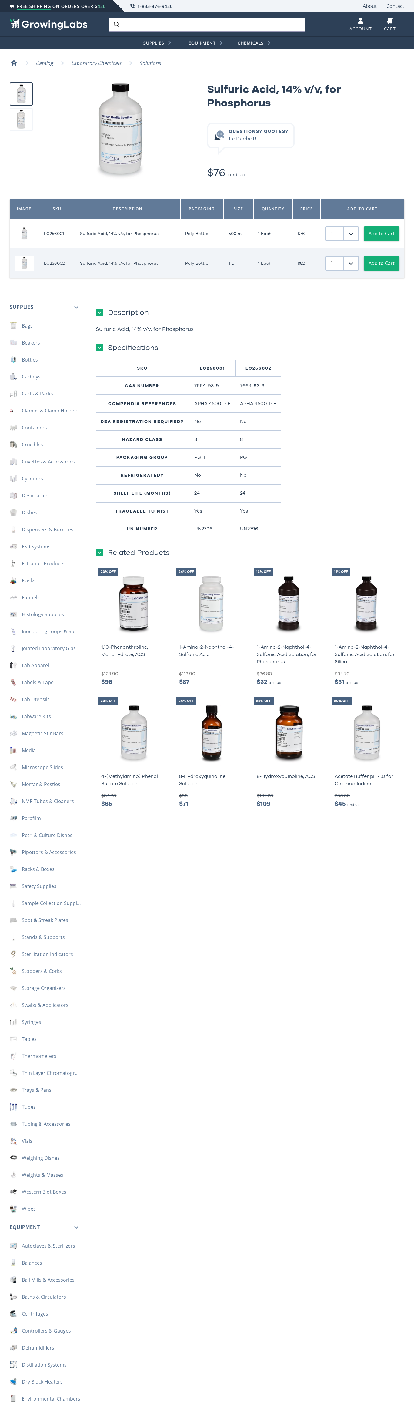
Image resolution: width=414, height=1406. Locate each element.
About (370, 6)
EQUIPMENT (202, 43)
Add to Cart (382, 233)
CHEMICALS (251, 43)
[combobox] (207, 25)
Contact (395, 6)
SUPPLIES (153, 43)
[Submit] (116, 24)
